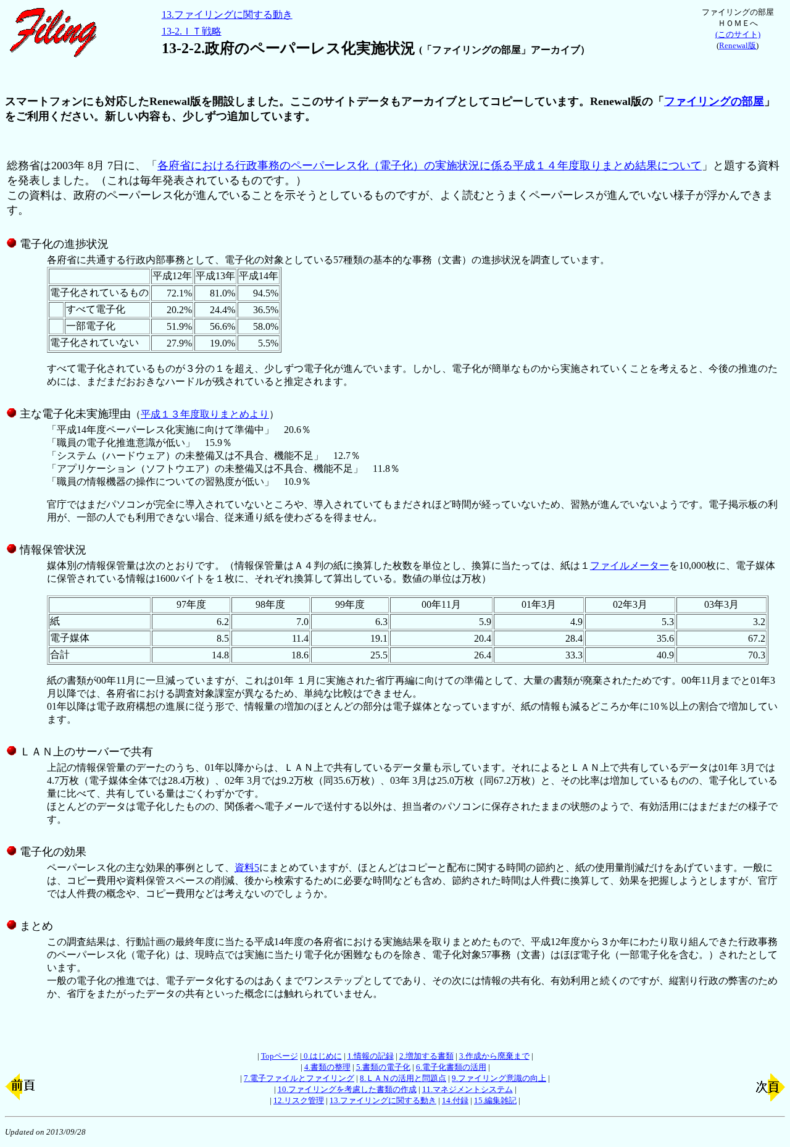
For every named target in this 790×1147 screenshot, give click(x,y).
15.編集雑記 (495, 1100)
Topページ (279, 1056)
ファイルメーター (629, 565)
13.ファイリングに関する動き (227, 14)
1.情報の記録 (370, 1056)
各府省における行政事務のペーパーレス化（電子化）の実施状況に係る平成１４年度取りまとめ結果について (429, 165)
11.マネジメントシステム (467, 1089)
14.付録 (455, 1100)
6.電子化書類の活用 (451, 1067)
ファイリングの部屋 (714, 101)
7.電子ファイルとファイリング (299, 1078)
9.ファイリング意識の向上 (499, 1078)
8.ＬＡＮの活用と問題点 (403, 1078)
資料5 (247, 867)
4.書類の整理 (327, 1067)
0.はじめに (322, 1056)
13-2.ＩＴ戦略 (192, 31)
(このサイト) (737, 34)
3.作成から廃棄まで (494, 1056)
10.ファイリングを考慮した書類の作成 (347, 1089)
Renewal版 (737, 45)
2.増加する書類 (426, 1056)
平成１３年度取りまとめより (205, 414)
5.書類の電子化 (383, 1067)
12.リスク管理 (298, 1100)
